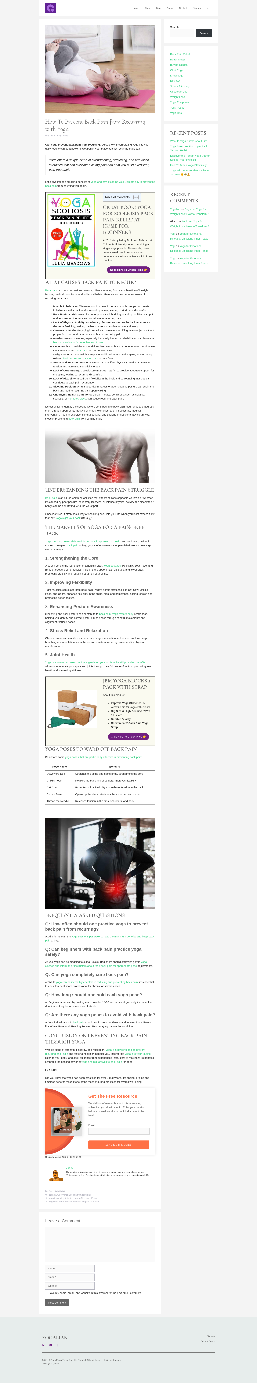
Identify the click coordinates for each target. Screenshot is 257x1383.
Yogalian (175, 209)
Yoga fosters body (122, 613)
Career (169, 8)
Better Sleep (177, 59)
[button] (208, 8)
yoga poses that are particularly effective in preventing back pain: (103, 757)
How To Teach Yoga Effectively (188, 165)
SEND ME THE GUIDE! (118, 1144)
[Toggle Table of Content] (134, 197)
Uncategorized (178, 91)
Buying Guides (179, 64)
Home (136, 8)
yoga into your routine (138, 1053)
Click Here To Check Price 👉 (128, 736)
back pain (81, 350)
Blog (158, 8)
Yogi (172, 233)
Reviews (175, 80)
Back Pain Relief (57, 1191)
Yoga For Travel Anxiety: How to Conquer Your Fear (74, 1201)
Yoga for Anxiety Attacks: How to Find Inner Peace (73, 1198)
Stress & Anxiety (180, 86)
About (147, 8)
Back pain (51, 290)
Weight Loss (177, 96)
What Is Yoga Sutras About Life (188, 141)
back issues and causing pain (80, 358)
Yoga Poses (177, 107)
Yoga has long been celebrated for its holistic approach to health (83, 541)
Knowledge (176, 75)
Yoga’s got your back (68, 518)
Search (174, 27)
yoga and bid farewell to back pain (102, 1061)
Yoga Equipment (180, 102)
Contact (183, 8)
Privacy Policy (208, 1341)
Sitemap (197, 8)
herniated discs (77, 398)
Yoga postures (112, 565)
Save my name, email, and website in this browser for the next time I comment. (95, 1293)
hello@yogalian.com (111, 1360)
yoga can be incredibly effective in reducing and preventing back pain (97, 982)
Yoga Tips (176, 113)
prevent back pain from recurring (75, 1194)
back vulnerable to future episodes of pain (78, 342)
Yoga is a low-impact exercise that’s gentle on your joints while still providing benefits (95, 662)
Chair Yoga (176, 70)
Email (91, 1125)
